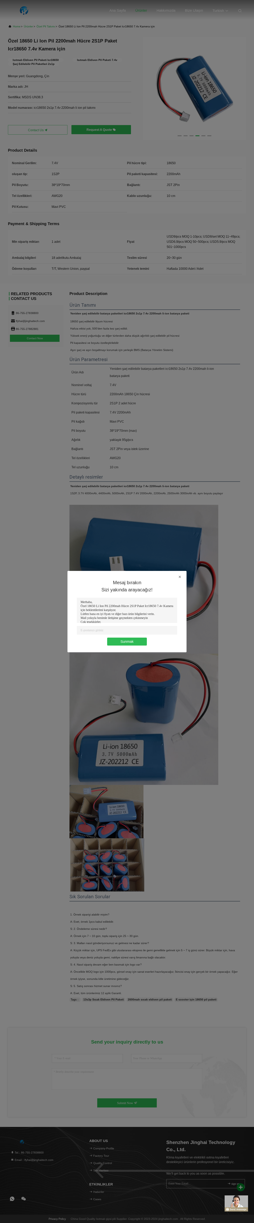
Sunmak (127, 642)
